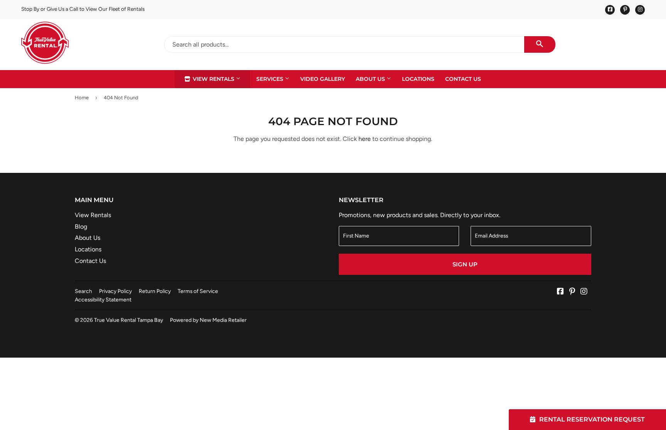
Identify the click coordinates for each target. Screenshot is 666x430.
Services (270, 79)
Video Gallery (322, 79)
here (364, 138)
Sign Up (465, 264)
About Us (371, 79)
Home (82, 97)
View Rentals (213, 79)
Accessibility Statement (103, 299)
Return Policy (155, 291)
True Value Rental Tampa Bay (128, 320)
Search (83, 291)
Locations (418, 79)
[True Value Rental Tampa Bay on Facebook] (560, 292)
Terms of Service (198, 291)
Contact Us (463, 79)
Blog (81, 226)
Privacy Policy (115, 291)
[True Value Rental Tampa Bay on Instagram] (583, 292)
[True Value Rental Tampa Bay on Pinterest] (572, 292)
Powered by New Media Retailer (208, 320)
